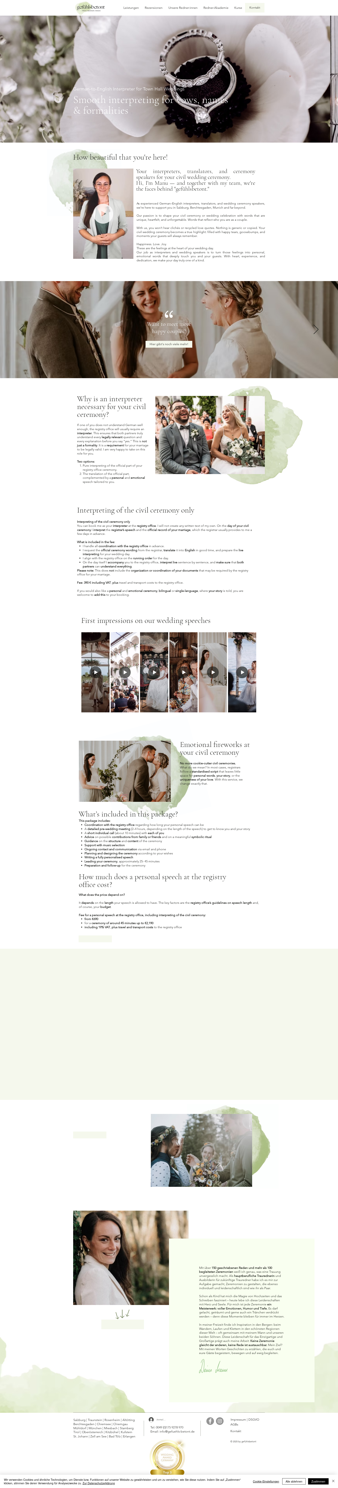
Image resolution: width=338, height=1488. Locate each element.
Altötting (129, 1420)
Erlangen (129, 1436)
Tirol (76, 1432)
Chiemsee (104, 1424)
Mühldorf (80, 1428)
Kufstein (126, 1432)
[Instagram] (220, 1421)
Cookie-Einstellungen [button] (266, 1481)
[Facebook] (210, 1421)
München (95, 1428)
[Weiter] (316, 330)
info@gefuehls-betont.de (177, 1431)
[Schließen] (333, 1481)
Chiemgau (121, 1424)
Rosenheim (112, 1420)
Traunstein (95, 1420)
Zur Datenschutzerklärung (99, 1483)
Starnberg (127, 1428)
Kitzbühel (112, 1432)
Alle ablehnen (294, 1481)
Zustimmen (318, 1481)
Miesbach (111, 1428)
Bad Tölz (115, 1436)
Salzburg (79, 1420)
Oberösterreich (93, 1432)
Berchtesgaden (84, 1424)
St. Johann (80, 1436)
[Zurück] (22, 330)
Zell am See (98, 1436)
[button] (128, 254)
